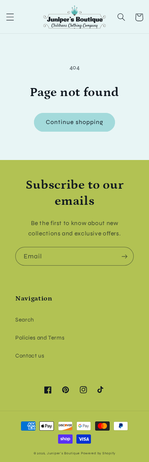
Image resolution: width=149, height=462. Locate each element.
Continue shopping (74, 122)
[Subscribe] (124, 256)
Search (24, 319)
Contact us (29, 355)
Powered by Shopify (98, 453)
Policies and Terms (39, 337)
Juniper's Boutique (63, 453)
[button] (10, 17)
